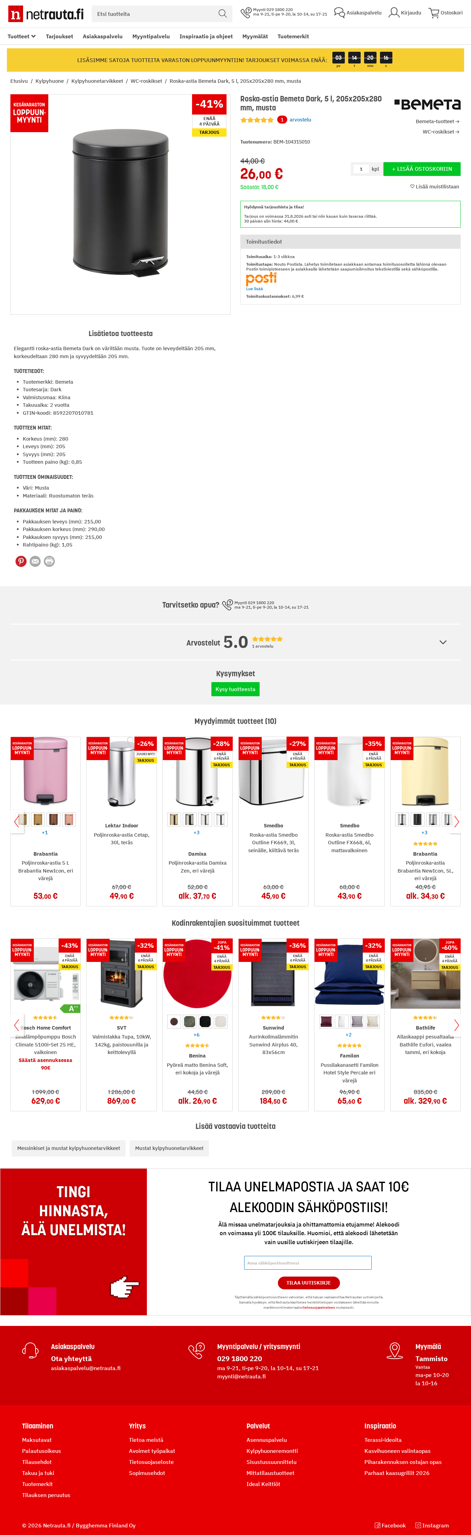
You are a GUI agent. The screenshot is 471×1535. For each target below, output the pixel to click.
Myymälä (428, 1346)
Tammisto (431, 1358)
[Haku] (222, 14)
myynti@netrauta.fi (241, 1376)
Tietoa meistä (146, 1439)
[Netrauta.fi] (45, 14)
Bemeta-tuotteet (435, 121)
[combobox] (162, 14)
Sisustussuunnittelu (272, 1461)
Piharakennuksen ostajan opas (403, 1461)
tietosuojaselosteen (318, 1307)
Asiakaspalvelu (103, 36)
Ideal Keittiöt (263, 1483)
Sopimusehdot (147, 1472)
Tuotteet (18, 36)
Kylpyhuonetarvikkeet (97, 81)
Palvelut (258, 1425)
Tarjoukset (59, 36)
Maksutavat (37, 1439)
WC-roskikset (147, 81)
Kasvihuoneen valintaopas (397, 1450)
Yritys (137, 1425)
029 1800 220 (239, 1358)
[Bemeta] (427, 104)
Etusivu (19, 81)
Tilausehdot (37, 1461)
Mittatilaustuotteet (270, 1472)
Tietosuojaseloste (151, 1461)
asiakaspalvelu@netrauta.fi (86, 1368)
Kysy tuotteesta (235, 689)
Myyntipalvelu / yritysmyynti (258, 1346)
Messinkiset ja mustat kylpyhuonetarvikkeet (68, 1148)
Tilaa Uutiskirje (309, 1283)
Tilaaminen (37, 1425)
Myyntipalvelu (151, 36)
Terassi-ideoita (383, 1439)
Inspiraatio (380, 1425)
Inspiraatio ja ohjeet (206, 36)
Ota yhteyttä (71, 1358)
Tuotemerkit (293, 36)
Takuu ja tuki (38, 1472)
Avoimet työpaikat (152, 1450)
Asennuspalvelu (267, 1439)
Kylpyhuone (50, 81)
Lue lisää (254, 288)
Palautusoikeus (41, 1450)
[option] (38, 819)
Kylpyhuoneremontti (272, 1450)
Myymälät (255, 36)
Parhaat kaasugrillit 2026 (397, 1472)
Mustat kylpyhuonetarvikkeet (169, 1148)
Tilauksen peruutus (46, 1495)
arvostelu (296, 119)
